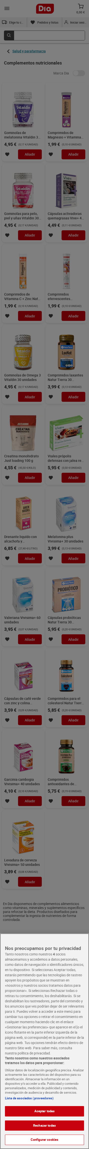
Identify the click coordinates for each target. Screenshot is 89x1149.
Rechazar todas (44, 1125)
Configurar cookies (44, 1139)
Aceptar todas (44, 1111)
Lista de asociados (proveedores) (29, 1098)
